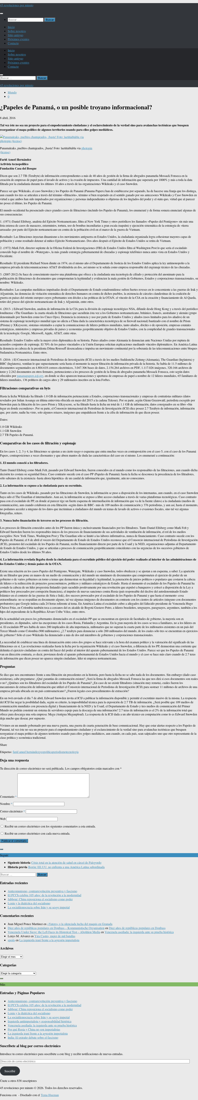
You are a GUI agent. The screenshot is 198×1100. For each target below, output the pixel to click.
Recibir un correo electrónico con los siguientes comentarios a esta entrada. (50, 826)
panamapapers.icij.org (30, 376)
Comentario (8, 796)
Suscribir (9, 1071)
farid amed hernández (26, 752)
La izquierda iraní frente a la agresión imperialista (49, 940)
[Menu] (1, 13)
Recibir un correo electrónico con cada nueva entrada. (37, 833)
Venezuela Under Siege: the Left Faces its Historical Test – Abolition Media (54, 932)
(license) (5, 152)
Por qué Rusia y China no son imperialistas (34, 1029)
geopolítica (45, 752)
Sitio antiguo (15, 35)
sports (11, 940)
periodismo (59, 752)
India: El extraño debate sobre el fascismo (33, 1037)
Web (3, 819)
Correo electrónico (12, 811)
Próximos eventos (18, 39)
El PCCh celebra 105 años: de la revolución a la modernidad (44, 895)
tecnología (72, 752)
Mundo (12, 92)
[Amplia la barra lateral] (1, 849)
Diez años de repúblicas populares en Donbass (137, 928)
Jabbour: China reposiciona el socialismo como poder (40, 899)
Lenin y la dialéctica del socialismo (29, 903)
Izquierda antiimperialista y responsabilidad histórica (39, 1021)
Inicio (11, 27)
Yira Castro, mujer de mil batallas (54, 936)
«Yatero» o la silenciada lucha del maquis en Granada (79, 924)
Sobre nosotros (17, 31)
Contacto (13, 43)
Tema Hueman (50, 1095)
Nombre (6, 804)
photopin (86, 148)
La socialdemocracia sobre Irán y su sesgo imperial (39, 907)
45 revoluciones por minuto (16, 5)
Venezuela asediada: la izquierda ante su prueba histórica (139, 932)
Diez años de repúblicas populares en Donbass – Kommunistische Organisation (56, 928)
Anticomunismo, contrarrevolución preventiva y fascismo (42, 891)
